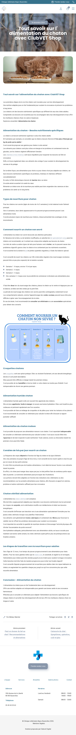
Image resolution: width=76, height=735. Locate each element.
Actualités (36, 680)
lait (26, 251)
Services (21, 680)
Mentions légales (39, 723)
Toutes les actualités (38, 16)
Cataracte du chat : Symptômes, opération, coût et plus (60, 634)
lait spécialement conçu (58, 238)
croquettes (10, 374)
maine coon (38, 555)
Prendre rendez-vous (38, 666)
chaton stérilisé (20, 499)
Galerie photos (53, 680)
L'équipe (7, 680)
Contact (69, 680)
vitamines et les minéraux (15, 155)
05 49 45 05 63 (11, 705)
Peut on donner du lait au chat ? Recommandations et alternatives (14, 634)
